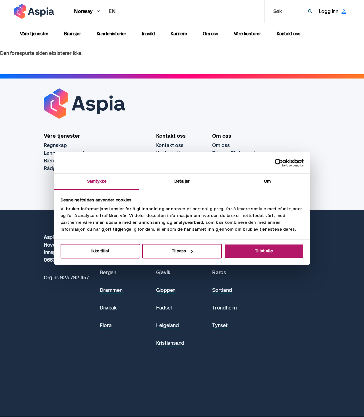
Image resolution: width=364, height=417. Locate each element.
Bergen (108, 273)
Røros (219, 273)
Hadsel (164, 308)
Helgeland (167, 326)
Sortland (222, 290)
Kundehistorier (111, 33)
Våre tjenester (34, 33)
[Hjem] (34, 11)
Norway (83, 11)
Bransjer (72, 33)
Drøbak (108, 308)
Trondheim (224, 308)
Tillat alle (264, 250)
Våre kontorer (247, 33)
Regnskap (55, 145)
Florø (106, 326)
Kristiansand (170, 343)
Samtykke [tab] (97, 181)
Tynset (220, 326)
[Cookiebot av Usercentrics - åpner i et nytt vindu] (279, 162)
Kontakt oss (288, 33)
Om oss (210, 33)
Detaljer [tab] (182, 181)
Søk (277, 11)
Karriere (179, 33)
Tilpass (179, 250)
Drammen (111, 290)
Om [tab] (267, 181)
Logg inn (328, 11)
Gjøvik (163, 273)
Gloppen (166, 290)
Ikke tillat (100, 250)
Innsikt (148, 33)
